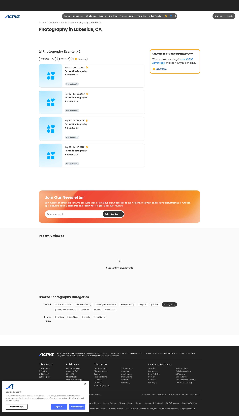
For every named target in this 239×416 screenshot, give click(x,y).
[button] (63, 59)
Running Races (100, 368)
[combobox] (47, 59)
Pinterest (45, 374)
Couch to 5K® (72, 371)
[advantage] (166, 16)
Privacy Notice (109, 403)
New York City (154, 374)
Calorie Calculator (183, 371)
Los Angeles (153, 371)
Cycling (97, 374)
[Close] (85, 384)
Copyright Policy (93, 403)
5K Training (180, 374)
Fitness (123, 16)
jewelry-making (127, 304)
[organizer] (171, 16)
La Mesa (60, 317)
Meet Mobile (71, 377)
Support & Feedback (154, 403)
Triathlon (113, 16)
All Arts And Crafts (63, 304)
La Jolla (87, 317)
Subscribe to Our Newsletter (154, 394)
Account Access (94, 394)
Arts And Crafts (67, 22)
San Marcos (100, 317)
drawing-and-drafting (106, 304)
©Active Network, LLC (137, 408)
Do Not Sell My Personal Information (184, 394)
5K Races (97, 379)
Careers (139, 403)
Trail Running (126, 377)
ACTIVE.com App (73, 368)
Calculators (77, 16)
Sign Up (218, 16)
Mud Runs (125, 379)
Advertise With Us (189, 403)
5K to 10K (70, 374)
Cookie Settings (16, 407)
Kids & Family (155, 16)
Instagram (45, 377)
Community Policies (97, 408)
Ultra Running (126, 374)
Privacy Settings (126, 403)
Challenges (91, 16)
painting (154, 304)
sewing (97, 310)
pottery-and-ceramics (65, 310)
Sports (132, 16)
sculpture (85, 310)
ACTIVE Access (172, 403)
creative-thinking (83, 304)
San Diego (73, 317)
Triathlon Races (100, 371)
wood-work (110, 310)
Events (67, 16)
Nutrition (142, 16)
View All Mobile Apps (74, 379)
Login (230, 16)
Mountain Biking (100, 377)
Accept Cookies (77, 407)
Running (102, 16)
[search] (176, 16)
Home (41, 22)
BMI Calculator (182, 368)
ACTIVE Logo (44, 353)
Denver (151, 377)
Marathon (125, 371)
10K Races (98, 382)
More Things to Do (101, 385)
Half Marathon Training (186, 379)
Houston (152, 379)
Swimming (125, 382)
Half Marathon (127, 368)
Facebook (45, 368)
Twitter (44, 371)
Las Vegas (152, 382)
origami (143, 304)
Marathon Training (184, 382)
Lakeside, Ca (52, 22)
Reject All (59, 407)
